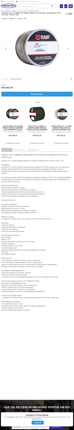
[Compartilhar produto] (71, 79)
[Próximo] (68, 48)
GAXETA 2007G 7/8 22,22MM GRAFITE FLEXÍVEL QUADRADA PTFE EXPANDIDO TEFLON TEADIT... (12, 128)
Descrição (7, 150)
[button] (37, 94)
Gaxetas (14, 11)
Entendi (37, 422)
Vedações (7, 11)
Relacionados (19, 150)
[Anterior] (6, 48)
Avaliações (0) (33, 150)
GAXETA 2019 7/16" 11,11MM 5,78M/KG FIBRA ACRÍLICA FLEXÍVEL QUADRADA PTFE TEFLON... (61, 128)
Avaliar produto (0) (16, 79)
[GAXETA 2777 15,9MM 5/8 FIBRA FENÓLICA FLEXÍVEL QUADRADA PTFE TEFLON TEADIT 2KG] (37, 48)
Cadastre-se (56, 427)
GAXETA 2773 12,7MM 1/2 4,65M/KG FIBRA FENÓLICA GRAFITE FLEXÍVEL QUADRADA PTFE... (37, 128)
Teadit (24, 18)
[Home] (2, 11)
